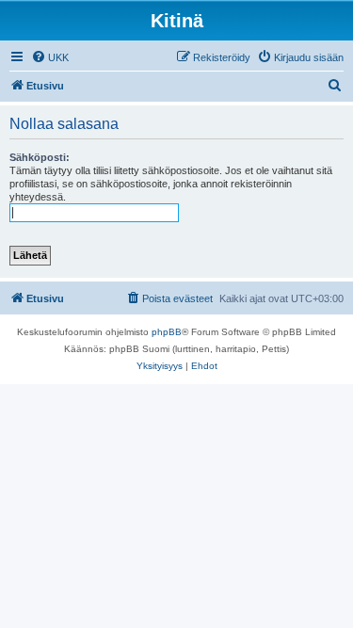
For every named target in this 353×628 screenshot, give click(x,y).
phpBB (167, 332)
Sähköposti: (39, 157)
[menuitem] (50, 57)
